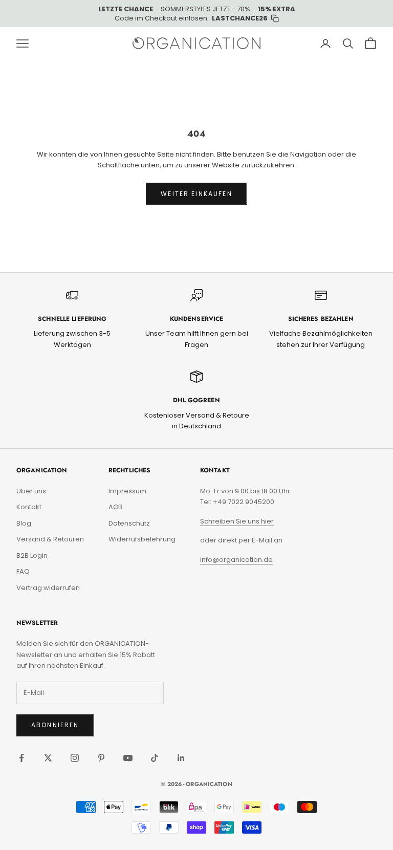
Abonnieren (55, 725)
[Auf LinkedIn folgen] (181, 758)
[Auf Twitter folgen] (48, 758)
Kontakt (28, 507)
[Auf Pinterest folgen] (101, 758)
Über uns (31, 491)
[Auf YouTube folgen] (128, 758)
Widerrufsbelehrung (142, 539)
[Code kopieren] (275, 18)
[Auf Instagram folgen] (75, 758)
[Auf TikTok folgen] (154, 758)
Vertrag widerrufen (48, 588)
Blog (23, 523)
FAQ (23, 571)
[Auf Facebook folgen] (21, 758)
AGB (115, 507)
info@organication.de (236, 559)
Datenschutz (129, 523)
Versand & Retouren (50, 539)
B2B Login (32, 555)
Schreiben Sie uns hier (237, 521)
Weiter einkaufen (196, 193)
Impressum (127, 491)
